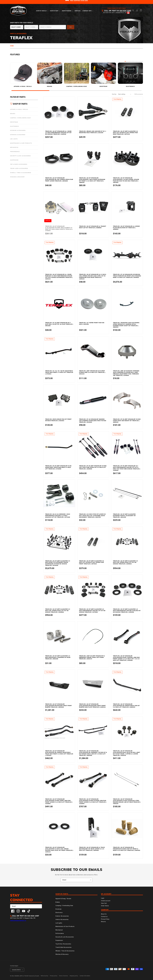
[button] (42, 11)
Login (102, 898)
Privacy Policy (105, 919)
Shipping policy (74, 975)
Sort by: (114, 94)
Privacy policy (53, 975)
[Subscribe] (90, 880)
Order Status (105, 905)
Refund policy (44, 975)
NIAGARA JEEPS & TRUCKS (21, 975)
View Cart (104, 903)
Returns (103, 921)
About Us (104, 914)
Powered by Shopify (34, 975)
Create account (105, 900)
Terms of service (63, 975)
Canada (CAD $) (16, 969)
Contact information (85, 975)
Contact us (104, 916)
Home (12, 46)
